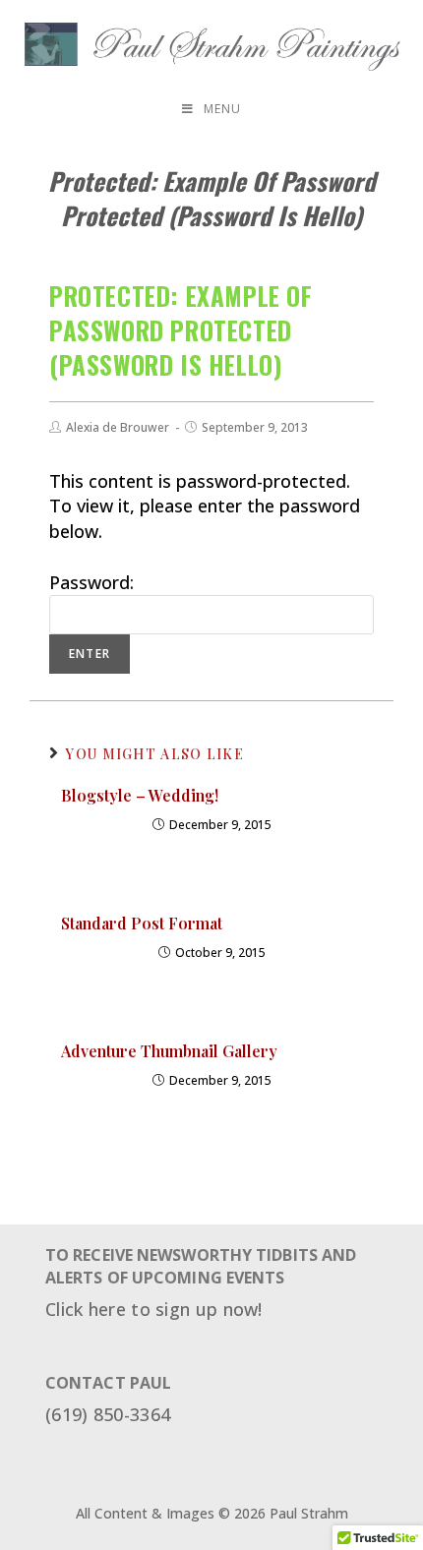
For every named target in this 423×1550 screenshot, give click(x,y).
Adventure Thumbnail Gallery (169, 1051)
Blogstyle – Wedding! (139, 795)
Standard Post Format (141, 923)
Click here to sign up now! (154, 1309)
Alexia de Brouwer (117, 427)
